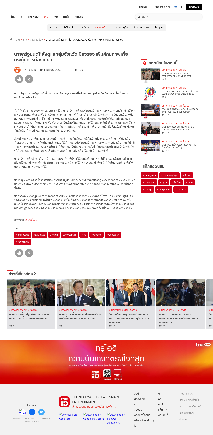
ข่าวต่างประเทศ (141, 27)
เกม (56, 17)
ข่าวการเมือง (101, 27)
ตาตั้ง (66, 17)
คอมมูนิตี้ (163, 415)
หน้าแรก (54, 27)
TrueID (21, 7)
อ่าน (46, 17)
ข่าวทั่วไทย (84, 27)
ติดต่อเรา (183, 419)
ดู (21, 17)
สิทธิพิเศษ (33, 17)
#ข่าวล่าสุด (147, 189)
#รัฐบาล (163, 182)
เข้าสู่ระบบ (194, 7)
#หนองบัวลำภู (112, 234)
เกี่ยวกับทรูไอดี (186, 394)
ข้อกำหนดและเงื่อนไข (189, 400)
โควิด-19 (68, 27)
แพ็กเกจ (162, 410)
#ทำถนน (54, 234)
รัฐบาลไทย (31, 219)
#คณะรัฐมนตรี (22, 234)
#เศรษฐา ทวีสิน (22, 241)
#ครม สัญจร (39, 234)
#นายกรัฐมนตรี (69, 234)
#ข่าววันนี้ (176, 182)
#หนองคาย (96, 234)
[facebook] (32, 412)
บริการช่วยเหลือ (186, 413)
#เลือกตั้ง (187, 175)
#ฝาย (83, 234)
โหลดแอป (143, 6)
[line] (22, 412)
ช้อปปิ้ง (138, 410)
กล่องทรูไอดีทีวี (142, 415)
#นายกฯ (189, 182)
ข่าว (25, 40)
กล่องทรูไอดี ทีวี (162, 6)
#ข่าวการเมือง (168, 70)
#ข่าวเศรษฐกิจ (116, 310)
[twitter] (41, 412)
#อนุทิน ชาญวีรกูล (169, 175)
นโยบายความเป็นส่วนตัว (190, 406)
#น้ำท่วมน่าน (180, 189)
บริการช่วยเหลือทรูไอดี (144, 423)
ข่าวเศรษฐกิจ (121, 27)
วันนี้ (13, 17)
